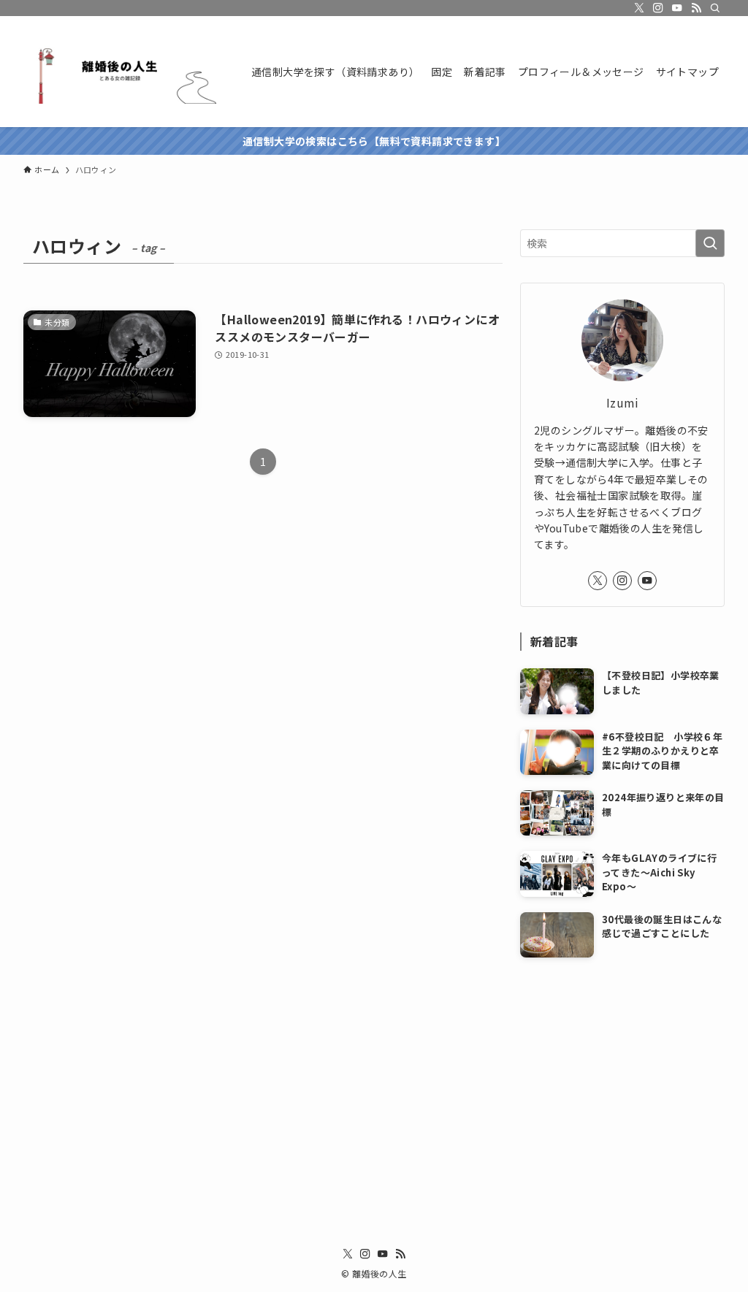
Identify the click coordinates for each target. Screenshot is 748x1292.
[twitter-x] (639, 8)
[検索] (715, 8)
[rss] (696, 8)
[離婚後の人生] (119, 71)
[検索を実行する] (710, 243)
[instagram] (658, 8)
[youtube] (677, 8)
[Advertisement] (622, 1074)
